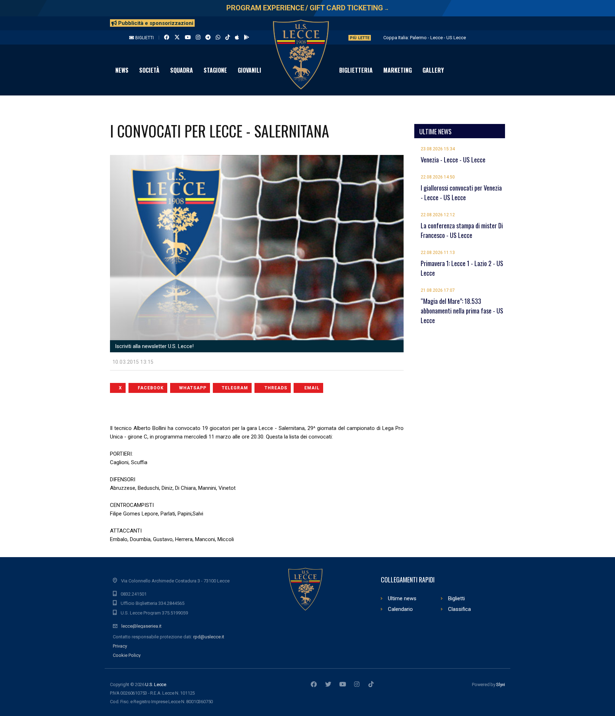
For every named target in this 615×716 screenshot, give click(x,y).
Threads (275, 387)
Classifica (459, 609)
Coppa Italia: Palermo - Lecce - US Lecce (424, 37)
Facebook (151, 387)
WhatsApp (192, 387)
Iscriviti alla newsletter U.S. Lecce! (154, 346)
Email (312, 387)
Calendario (400, 609)
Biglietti (144, 37)
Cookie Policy (127, 655)
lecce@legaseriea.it (141, 626)
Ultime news (402, 598)
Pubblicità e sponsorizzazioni (155, 23)
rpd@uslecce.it (208, 636)
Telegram (235, 387)
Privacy (120, 646)
